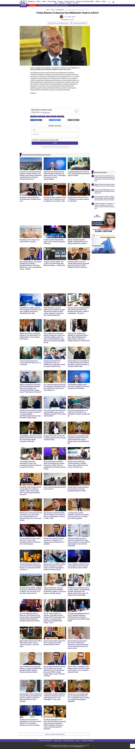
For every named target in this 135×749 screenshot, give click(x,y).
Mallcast (69, 3)
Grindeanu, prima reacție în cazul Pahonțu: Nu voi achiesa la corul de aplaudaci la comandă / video (55, 199)
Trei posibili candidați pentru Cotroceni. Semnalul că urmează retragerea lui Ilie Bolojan (78, 386)
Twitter (56, 120)
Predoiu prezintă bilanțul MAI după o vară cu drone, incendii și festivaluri (54, 241)
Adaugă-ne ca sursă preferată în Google (59, 23)
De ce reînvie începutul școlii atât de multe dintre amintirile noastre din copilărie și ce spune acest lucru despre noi (55, 387)
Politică (38, 1)
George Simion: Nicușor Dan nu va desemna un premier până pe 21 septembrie (78, 199)
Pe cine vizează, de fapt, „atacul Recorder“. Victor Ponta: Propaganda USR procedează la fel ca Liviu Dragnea (30, 541)
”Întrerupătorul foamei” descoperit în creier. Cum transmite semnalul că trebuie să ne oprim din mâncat (30, 464)
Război (44, 1)
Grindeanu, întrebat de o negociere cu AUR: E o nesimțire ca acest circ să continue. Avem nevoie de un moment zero (104, 206)
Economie (60, 1)
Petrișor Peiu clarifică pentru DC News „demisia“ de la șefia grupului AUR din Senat (54, 642)
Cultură (104, 1)
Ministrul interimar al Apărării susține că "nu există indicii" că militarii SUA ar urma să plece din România (30, 336)
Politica (52, 9)
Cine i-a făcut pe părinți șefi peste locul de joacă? (55, 488)
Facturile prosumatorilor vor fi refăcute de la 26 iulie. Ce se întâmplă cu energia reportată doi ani (79, 413)
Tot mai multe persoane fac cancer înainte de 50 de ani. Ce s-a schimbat (30, 362)
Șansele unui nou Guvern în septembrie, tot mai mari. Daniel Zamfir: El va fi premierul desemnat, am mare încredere (30, 722)
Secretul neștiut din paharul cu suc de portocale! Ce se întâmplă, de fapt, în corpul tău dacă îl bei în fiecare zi (30, 566)
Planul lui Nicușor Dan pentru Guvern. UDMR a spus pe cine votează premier (104, 185)
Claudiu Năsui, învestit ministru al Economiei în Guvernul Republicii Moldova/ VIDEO (78, 489)
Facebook (37, 120)
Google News (46, 112)
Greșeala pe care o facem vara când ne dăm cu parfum (29, 240)
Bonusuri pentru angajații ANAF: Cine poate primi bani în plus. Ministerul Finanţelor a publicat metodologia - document (78, 310)
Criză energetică (52, 1)
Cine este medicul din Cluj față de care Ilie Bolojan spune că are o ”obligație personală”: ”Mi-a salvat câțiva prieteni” (55, 413)
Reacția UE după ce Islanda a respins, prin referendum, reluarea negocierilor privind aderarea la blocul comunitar (104, 198)
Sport (56, 3)
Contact (77, 740)
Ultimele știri (31, 1)
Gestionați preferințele (68, 740)
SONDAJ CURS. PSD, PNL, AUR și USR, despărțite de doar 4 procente (53, 5)
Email (74, 120)
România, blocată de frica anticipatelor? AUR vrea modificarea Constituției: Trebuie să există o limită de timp (54, 363)
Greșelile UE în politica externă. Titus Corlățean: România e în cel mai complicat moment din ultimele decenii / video (30, 310)
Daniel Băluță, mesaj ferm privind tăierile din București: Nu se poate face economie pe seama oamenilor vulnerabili (31, 438)
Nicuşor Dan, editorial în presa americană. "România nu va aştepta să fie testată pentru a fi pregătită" (54, 541)
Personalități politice (59, 9)
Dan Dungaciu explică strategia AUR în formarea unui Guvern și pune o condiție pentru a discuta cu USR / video (54, 515)
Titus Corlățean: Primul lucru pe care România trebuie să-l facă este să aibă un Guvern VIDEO (78, 566)
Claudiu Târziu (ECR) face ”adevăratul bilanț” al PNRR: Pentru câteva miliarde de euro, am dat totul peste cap (78, 464)
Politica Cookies (57, 740)
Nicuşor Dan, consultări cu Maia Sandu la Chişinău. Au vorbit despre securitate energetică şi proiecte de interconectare (54, 566)
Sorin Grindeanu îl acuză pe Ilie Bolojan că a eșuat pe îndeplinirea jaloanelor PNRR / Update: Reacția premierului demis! (31, 669)
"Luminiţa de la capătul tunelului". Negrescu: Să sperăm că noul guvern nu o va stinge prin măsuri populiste (78, 515)
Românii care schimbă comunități (85, 1)
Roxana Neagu (71, 16)
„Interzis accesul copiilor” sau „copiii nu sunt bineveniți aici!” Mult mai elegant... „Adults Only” (54, 263)
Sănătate (97, 1)
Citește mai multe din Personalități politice (55, 734)
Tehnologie (62, 3)
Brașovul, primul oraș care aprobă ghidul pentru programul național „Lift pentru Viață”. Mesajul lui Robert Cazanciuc (78, 264)
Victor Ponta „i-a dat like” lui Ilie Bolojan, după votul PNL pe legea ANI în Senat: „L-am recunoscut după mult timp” (78, 669)
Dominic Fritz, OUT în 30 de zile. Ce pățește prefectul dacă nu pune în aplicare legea (55, 437)
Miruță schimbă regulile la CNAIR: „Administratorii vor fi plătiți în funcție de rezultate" (78, 241)
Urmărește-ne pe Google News (80, 23)
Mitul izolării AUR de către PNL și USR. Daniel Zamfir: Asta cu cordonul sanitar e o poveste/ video (31, 643)
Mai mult (76, 3)
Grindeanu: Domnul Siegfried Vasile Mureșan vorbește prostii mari (30, 199)
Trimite (55, 143)
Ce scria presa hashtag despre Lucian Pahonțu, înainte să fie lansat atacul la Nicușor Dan (104, 191)
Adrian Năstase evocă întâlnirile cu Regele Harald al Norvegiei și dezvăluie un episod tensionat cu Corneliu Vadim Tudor (78, 363)
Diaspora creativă (69, 1)
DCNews (23, 4)
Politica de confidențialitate (45, 740)
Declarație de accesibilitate (88, 740)
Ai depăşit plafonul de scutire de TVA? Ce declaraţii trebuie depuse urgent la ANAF (79, 173)
